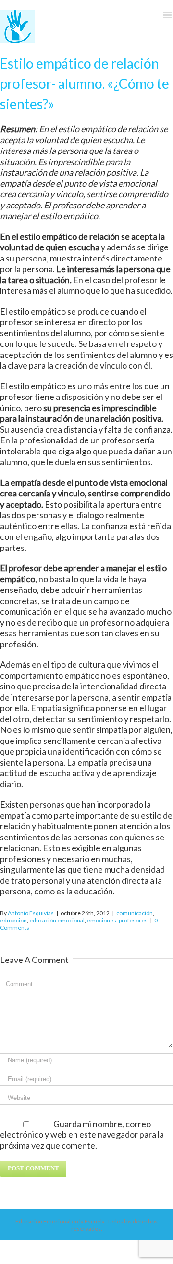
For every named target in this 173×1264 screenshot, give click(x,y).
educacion (13, 920)
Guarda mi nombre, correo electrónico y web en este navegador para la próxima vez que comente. (82, 1134)
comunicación (134, 913)
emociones (101, 920)
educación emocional (57, 920)
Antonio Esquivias (31, 913)
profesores (133, 920)
